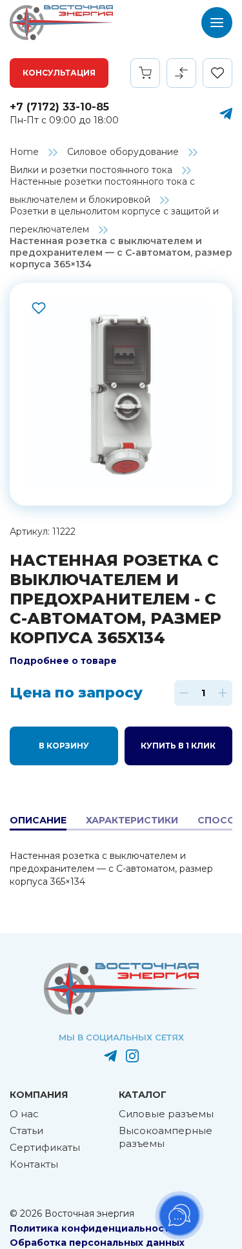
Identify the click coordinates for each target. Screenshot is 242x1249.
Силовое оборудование (123, 152)
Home (24, 152)
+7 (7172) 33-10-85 (59, 107)
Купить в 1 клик (178, 745)
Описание (38, 820)
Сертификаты (45, 1147)
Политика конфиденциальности (93, 1228)
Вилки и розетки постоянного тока (91, 170)
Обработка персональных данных (97, 1242)
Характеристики (132, 820)
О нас (24, 1114)
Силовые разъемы (166, 1114)
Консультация (59, 72)
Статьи (26, 1130)
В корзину (64, 745)
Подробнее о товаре (63, 660)
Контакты (34, 1164)
